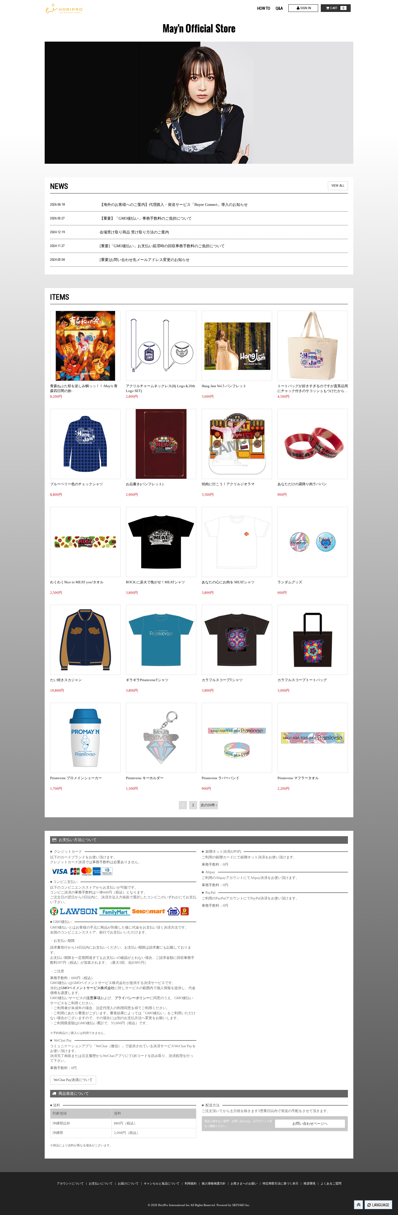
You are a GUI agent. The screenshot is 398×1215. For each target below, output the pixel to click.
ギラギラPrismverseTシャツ (147, 680)
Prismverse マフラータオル (298, 778)
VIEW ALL (337, 185)
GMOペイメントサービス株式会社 (88, 988)
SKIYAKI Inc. (241, 1205)
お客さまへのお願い (244, 1183)
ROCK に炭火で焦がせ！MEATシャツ (155, 582)
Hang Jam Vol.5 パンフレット (224, 386)
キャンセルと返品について (162, 1183)
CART (336, 8)
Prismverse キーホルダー (145, 778)
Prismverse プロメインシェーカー (76, 778)
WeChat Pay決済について (73, 1080)
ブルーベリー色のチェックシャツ (76, 484)
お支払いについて (101, 1183)
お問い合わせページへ (310, 1124)
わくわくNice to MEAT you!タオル (76, 582)
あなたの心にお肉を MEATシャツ (228, 582)
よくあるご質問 (331, 1183)
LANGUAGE (380, 1205)
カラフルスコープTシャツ (222, 680)
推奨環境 (310, 1183)
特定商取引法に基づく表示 (281, 1183)
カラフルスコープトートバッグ (302, 680)
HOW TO (263, 8)
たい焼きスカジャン (66, 680)
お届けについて (128, 1183)
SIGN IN (305, 8)
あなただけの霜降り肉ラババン (302, 484)
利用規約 (191, 1183)
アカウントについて (70, 1183)
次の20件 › (209, 805)
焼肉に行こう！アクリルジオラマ (228, 484)
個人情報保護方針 (214, 1183)
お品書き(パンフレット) (144, 484)
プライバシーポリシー (132, 998)
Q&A (279, 8)
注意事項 (93, 998)
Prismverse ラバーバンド (220, 778)
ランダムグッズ (290, 582)
